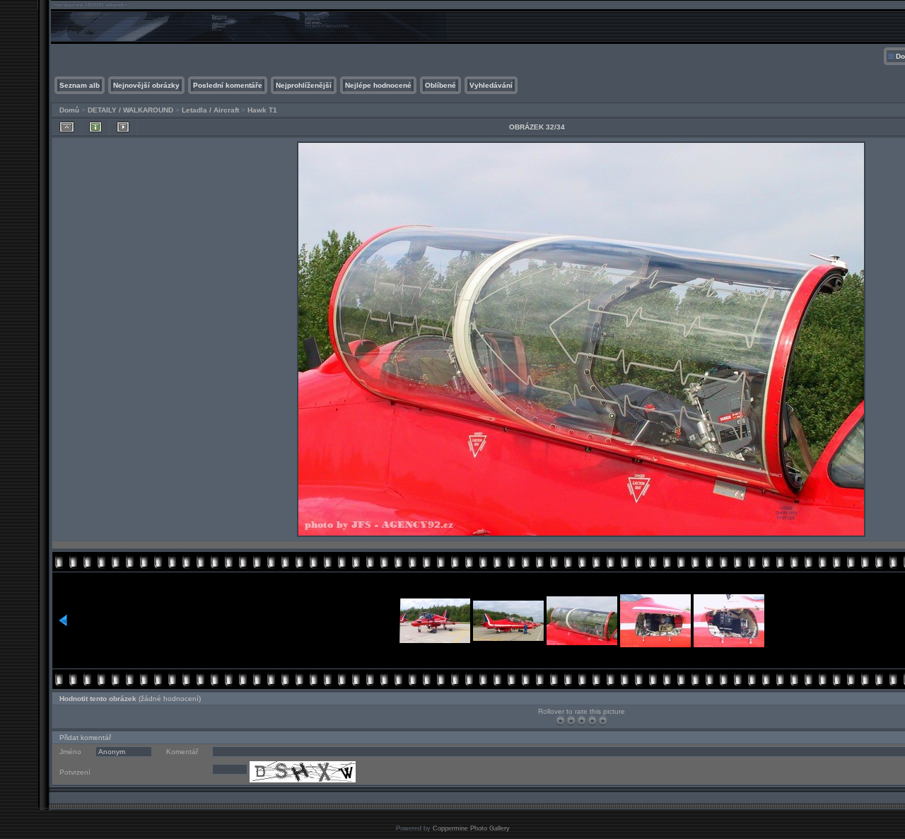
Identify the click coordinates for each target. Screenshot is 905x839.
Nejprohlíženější (304, 85)
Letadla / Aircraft (210, 110)
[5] (602, 720)
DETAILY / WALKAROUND (130, 110)
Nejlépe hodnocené (378, 85)
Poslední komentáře (227, 85)
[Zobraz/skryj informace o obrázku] (95, 127)
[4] (592, 720)
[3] (581, 720)
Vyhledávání (491, 85)
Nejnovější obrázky (146, 85)
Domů (69, 110)
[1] (560, 720)
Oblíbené (440, 85)
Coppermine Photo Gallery (471, 828)
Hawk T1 (262, 110)
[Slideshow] (123, 127)
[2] (571, 720)
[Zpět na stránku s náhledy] (66, 127)
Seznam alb (79, 85)
